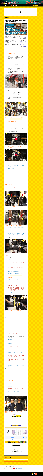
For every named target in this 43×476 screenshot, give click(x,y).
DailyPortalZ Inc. (35, 474)
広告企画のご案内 (17, 5)
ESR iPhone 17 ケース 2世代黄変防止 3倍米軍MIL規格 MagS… (13, 437)
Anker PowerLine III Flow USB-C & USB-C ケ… (8, 437)
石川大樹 (23, 36)
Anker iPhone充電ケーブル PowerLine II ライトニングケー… (19, 437)
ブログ (23, 46)
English (12, 5)
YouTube (25, 46)
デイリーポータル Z (7, 2)
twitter (35, 3)
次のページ (19, 416)
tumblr (38, 3)
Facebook (36, 3)
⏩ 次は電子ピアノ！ (16, 414)
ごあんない (33, 5)
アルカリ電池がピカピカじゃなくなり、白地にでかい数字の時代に (22, 45)
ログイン (36, 5)
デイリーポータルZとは (7, 5)
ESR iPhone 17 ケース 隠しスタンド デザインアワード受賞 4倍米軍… (25, 437)
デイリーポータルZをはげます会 (29, 5)
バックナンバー (16, 461)
